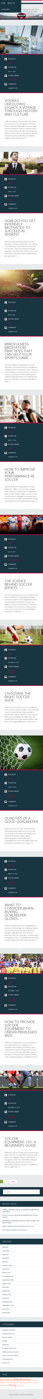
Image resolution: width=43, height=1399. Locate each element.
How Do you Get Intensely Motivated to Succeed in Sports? (20, 227)
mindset (2, 1382)
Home (3, 3)
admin (10, 63)
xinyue (6, 1385)
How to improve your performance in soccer (20, 474)
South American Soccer (10, 1352)
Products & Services (9, 1348)
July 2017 (5, 1262)
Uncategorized (7, 1359)
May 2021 (5, 1254)
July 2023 (5, 1247)
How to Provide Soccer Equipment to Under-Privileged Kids (21, 1028)
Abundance (6, 1379)
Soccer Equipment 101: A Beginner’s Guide (20, 1142)
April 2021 (5, 1258)
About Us (11, 3)
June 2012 (5, 1309)
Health (10, 200)
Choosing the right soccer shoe (18, 697)
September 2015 (8, 1280)
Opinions (5, 1344)
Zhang (12, 1385)
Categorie (5, 9)
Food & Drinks (12, 80)
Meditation (22, 1379)
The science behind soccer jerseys (18, 584)
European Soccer (8, 1334)
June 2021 (5, 1251)
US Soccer (6, 1363)
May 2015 (5, 1287)
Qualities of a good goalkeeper (21, 820)
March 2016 (6, 1273)
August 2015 (6, 1283)
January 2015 (6, 1294)
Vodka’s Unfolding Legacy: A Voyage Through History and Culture (21, 107)
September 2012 (8, 1305)
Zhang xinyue (20, 1385)
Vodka (25, 1382)
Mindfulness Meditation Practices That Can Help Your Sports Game (18, 350)
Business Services (13, 560)
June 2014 (5, 1298)
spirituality (20, 1382)
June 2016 (5, 1269)
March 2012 (6, 1313)
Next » (13, 1182)
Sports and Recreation (10, 1355)
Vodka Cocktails (31, 1382)
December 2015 (8, 1276)
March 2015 (6, 1291)
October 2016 (7, 1265)
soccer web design (10, 1382)
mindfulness (35, 1380)
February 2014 (7, 1302)
